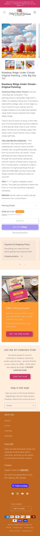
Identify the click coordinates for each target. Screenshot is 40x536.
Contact (7, 421)
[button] (4, 12)
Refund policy (17, 527)
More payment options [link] (20, 232)
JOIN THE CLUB (20, 376)
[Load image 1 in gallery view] (9, 64)
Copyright (8, 436)
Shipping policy (27, 531)
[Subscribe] (33, 405)
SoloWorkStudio (19, 524)
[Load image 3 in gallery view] (30, 64)
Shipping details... (12, 256)
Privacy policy (29, 527)
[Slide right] (37, 65)
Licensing (8, 431)
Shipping (4, 214)
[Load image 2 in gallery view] (19, 64)
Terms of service (14, 531)
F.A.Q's (7, 426)
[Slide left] (2, 65)
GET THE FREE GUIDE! (19, 334)
